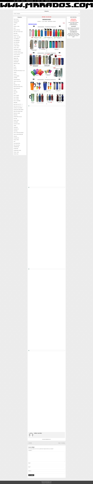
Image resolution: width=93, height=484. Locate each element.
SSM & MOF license (47, 0)
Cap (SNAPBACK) (17, 40)
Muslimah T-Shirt (17, 84)
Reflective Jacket (17, 113)
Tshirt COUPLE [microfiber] (18, 132)
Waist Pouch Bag (17, 145)
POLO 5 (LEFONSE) (17, 100)
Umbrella (15, 136)
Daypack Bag (16, 58)
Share (64, 22)
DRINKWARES (16, 61)
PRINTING (15, 102)
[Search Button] (79, 1)
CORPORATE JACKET (17, 49)
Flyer (15, 65)
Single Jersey (16, 120)
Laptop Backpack (17, 79)
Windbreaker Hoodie (17, 150)
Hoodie (15, 67)
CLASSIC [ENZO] (16, 45)
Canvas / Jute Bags (17, 37)
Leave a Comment (45, 21)
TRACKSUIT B (16, 129)
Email (29, 466)
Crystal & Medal (16, 56)
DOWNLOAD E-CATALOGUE (29, 0)
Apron (15, 24)
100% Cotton (16, 19)
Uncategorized (16, 138)
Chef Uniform (16, 44)
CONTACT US (23, 0)
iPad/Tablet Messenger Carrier (19, 70)
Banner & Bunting (17, 29)
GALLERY (38, 0)
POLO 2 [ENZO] (16, 95)
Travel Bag (15, 130)
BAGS (15, 28)
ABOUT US (18, 0)
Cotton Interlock (17, 54)
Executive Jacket (17, 63)
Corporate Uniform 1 (17, 51)
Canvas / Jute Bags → (62, 443)
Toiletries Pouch (17, 123)
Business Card (16, 35)
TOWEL (15, 125)
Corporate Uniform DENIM (18, 52)
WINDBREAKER (16, 146)
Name (29, 463)
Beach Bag (15, 33)
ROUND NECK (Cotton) (18, 116)
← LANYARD (29, 443)
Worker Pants (16, 153)
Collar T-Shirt (16, 47)
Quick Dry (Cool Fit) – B (18, 106)
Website (29, 470)
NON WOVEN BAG (17, 88)
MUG (50, 439)
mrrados (39, 21)
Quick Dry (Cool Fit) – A (18, 104)
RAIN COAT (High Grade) (18, 111)
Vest (14, 141)
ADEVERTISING (16, 21)
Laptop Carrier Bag (17, 81)
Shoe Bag (15, 118)
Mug (14, 83)
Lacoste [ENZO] (16, 76)
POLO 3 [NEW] (16, 97)
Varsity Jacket (16, 139)
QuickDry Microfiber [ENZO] (18, 109)
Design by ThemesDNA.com (46, 482)
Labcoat (15, 74)
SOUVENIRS (16, 122)
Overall (15, 90)
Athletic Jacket (16, 26)
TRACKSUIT (16, 127)
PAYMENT (42, 0)
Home (14, 0)
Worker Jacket (16, 152)
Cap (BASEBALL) (16, 38)
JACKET (15, 72)
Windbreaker (16, 148)
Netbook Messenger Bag (18, 86)
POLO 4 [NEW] (16, 99)
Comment (30, 450)
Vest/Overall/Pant (17, 143)
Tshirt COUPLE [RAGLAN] (18, 134)
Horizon (15, 68)
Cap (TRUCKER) (16, 42)
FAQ (35, 0)
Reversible (15, 114)
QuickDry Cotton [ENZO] (18, 107)
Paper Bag (15, 91)
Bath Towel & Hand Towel (18, 31)
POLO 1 (15, 93)
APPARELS (15, 22)
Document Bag (16, 60)
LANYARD (15, 77)
